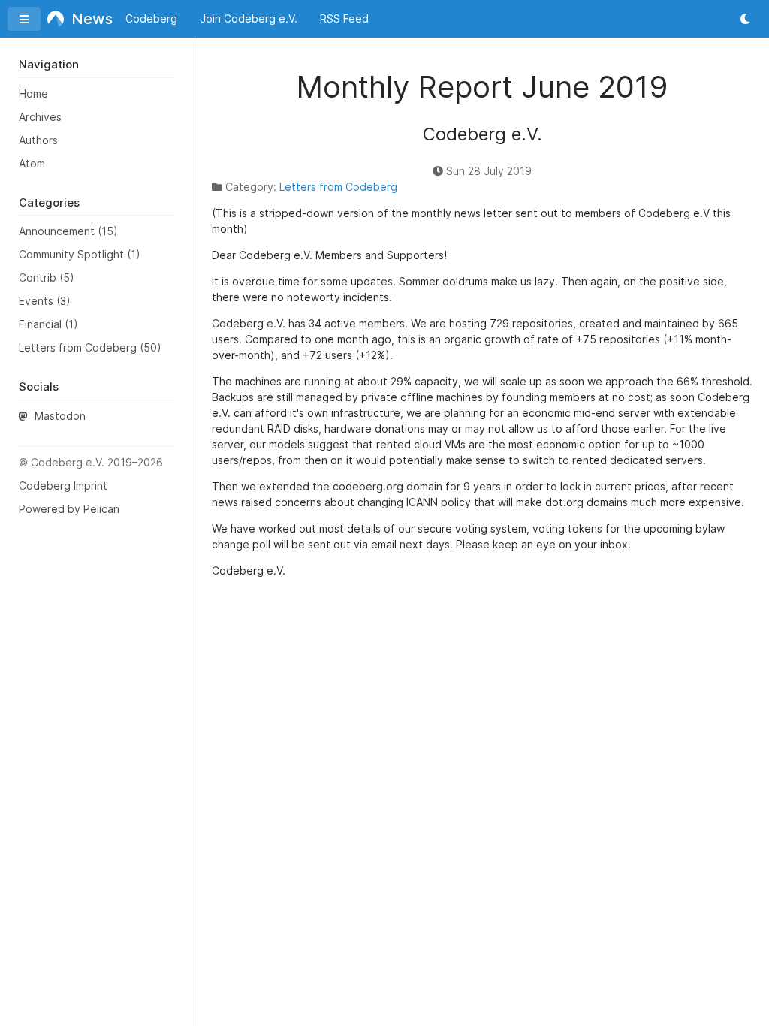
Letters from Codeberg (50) (90, 347)
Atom (32, 163)
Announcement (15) (68, 231)
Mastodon (59, 415)
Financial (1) (48, 324)
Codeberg (151, 18)
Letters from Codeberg (338, 186)
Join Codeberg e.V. (248, 18)
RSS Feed (344, 18)
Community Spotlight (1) (79, 254)
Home (33, 93)
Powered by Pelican (69, 508)
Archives (40, 116)
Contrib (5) (46, 277)
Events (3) (45, 300)
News (87, 19)
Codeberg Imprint (63, 485)
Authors (38, 140)
